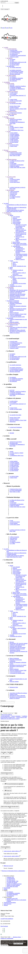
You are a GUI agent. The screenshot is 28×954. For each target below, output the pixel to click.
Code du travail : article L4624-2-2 (12, 851)
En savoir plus (4, 945)
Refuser (20, 943)
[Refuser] (8, 945)
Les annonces (10, 891)
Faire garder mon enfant (12, 886)
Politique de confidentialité (7, 938)
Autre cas (9, 790)
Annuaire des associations (10, 902)
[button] (5, 757)
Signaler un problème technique (14, 883)
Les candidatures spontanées (13, 893)
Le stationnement (11, 878)
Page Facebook (4, 926)
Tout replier (3, 752)
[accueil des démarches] (1, 711)
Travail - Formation (16, 716)
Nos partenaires (10, 895)
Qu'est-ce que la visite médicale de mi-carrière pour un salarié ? (14, 718)
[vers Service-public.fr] (6, 714)
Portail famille (7, 887)
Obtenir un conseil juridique (13, 885)
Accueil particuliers (5, 716)
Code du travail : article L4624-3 (11, 856)
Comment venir (10, 877)
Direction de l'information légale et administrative (13, 870)
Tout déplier (9, 752)
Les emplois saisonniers (12, 894)
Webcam (6, 905)
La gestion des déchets (12, 882)
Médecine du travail (8, 865)
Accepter (16, 943)
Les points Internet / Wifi (12, 881)
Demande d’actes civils (12, 898)
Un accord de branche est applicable (15, 783)
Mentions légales (17, 937)
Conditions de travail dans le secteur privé (14, 716)
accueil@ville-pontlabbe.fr (7, 918)
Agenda (5, 889)
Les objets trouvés (11, 879)
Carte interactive (7, 903)
